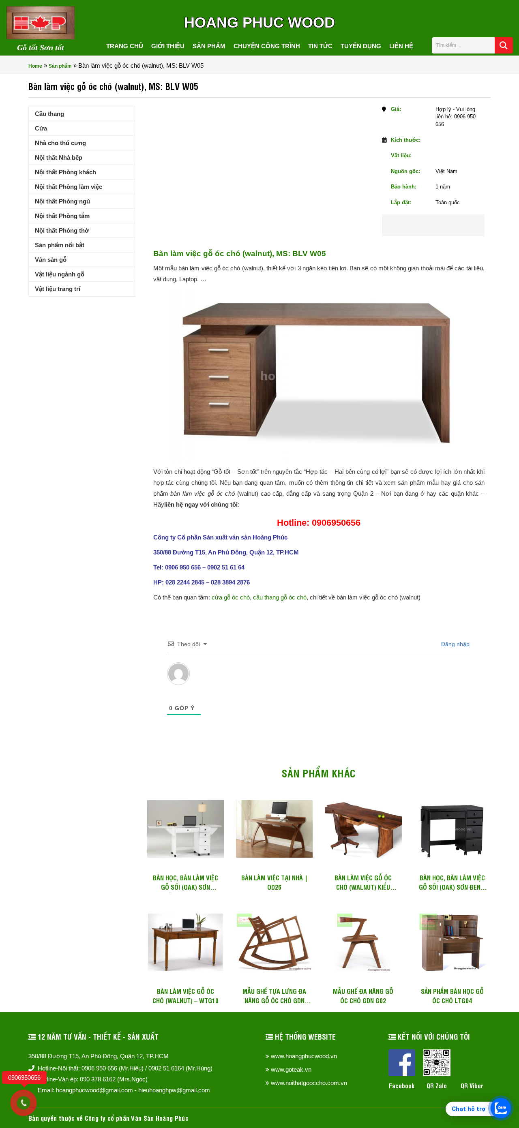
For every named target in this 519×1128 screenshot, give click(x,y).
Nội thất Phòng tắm (62, 215)
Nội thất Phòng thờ (62, 230)
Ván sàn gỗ (50, 259)
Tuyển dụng (361, 46)
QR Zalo (437, 1085)
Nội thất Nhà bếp (58, 157)
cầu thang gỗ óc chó (280, 597)
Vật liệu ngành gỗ (59, 274)
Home (35, 66)
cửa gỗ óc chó (231, 597)
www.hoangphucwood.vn (304, 1056)
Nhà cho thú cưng (60, 142)
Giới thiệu (167, 46)
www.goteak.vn (291, 1069)
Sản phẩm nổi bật (59, 245)
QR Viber (472, 1085)
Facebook (401, 1085)
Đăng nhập (455, 644)
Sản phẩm (209, 46)
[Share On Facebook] (418, 225)
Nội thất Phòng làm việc (68, 186)
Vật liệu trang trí (57, 288)
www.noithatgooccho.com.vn (309, 1082)
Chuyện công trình (267, 46)
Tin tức (320, 46)
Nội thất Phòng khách (65, 172)
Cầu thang (49, 113)
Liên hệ (401, 46)
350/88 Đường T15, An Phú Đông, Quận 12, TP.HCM (98, 1056)
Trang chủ (124, 46)
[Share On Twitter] (444, 225)
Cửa (41, 128)
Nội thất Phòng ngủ (62, 201)
